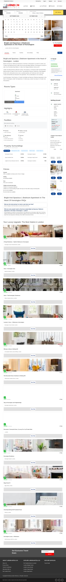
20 (5, 29)
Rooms (14, 53)
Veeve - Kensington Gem (9, 268)
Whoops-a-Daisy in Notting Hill (11, 349)
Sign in (44, 1)
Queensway (42, 213)
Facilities (21, 53)
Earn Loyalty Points (7, 571)
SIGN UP (49, 554)
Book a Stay (58, 45)
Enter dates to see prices (19, 102)
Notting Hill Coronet (11, 213)
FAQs (38, 53)
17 (16, 26)
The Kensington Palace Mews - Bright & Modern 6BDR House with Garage (59, 190)
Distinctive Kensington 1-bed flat (53, 158)
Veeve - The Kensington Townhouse (12, 295)
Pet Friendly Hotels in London (30, 563)
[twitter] (59, 580)
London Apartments (28, 571)
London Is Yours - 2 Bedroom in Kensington (14, 322)
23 (14, 29)
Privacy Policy (5, 565)
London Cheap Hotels (28, 569)
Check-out (18, 11)
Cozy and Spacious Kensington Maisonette (59, 158)
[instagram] (62, 580)
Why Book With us (7, 569)
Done (42, 36)
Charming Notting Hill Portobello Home (13, 509)
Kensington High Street (36, 212)
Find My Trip (38, 1)
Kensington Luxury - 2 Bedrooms (11, 536)
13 (5, 26)
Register (50, 1)
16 (14, 26)
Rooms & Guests (33, 11)
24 (16, 29)
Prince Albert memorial (24, 215)
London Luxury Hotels (28, 567)
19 (22, 26)
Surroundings (30, 53)
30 (14, 32)
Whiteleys (17, 215)
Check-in (5, 11)
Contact (60, 6)
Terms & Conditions (7, 567)
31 (42, 32)
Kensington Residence (9, 456)
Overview (7, 53)
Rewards (52, 6)
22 (11, 29)
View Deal (53, 162)
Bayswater (13, 215)
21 (8, 29)
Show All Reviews (58, 75)
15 (11, 26)
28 (8, 32)
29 (11, 32)
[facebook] (56, 580)
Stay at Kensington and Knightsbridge (12, 402)
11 (19, 24)
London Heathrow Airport (55, 113)
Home (26, 6)
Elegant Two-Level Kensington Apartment (59, 174)
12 (22, 24)
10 (16, 24)
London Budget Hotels (28, 565)
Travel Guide (47, 563)
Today (6, 36)
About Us (5, 563)
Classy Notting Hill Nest (53, 190)
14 (8, 26)
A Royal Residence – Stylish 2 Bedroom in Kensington (16, 241)
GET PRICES (58, 12)
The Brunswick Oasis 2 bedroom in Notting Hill (14, 375)
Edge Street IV (7, 482)
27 (5, 32)
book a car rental (56, 126)
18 (19, 26)
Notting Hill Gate (19, 213)
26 (22, 29)
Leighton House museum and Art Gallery (31, 213)
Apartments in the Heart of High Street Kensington (53, 174)
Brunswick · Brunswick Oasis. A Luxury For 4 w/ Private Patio (18, 429)
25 (19, 29)
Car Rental (43, 6)
